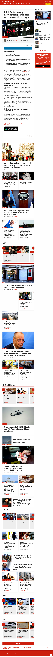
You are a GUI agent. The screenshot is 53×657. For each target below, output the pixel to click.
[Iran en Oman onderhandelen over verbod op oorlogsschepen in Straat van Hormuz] (37, 45)
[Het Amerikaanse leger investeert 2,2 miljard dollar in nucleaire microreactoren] (18, 190)
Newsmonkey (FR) (13, 653)
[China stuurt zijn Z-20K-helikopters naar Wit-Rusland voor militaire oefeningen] (18, 407)
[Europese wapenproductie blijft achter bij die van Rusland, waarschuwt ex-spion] (10, 532)
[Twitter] (43, 647)
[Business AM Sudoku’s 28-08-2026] (26, 172)
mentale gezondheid (6, 580)
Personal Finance (24, 3)
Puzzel (20, 179)
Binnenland (33, 628)
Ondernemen (9, 3)
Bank (4, 282)
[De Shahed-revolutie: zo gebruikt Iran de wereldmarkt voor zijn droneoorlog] (10, 172)
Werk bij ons (23, 647)
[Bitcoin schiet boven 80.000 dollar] (9, 598)
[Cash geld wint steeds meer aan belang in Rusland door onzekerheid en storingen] (18, 446)
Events (18, 647)
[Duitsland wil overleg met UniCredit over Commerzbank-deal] (18, 265)
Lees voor (18, 48)
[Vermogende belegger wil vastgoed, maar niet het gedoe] (23, 622)
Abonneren (48, 3)
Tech (16, 3)
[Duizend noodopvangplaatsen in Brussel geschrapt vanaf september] (26, 532)
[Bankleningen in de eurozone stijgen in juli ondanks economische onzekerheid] (26, 475)
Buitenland (5, 37)
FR (50, 1)
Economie (4, 3)
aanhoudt (6, 120)
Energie (19, 3)
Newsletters (48, 6)
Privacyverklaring (6, 648)
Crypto (29, 3)
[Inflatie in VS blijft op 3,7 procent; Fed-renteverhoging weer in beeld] (37, 41)
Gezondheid (5, 506)
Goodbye (19, 653)
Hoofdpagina (4, 7)
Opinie (45, 6)
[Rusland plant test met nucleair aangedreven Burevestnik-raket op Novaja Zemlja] (6, 553)
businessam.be (12, 39)
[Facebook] (41, 647)
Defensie (4, 179)
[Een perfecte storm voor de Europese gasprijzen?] (9, 622)
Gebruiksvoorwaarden (30, 647)
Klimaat (32, 252)
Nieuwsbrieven (14, 647)
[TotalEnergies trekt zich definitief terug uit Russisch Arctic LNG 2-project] (10, 311)
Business (4, 319)
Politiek (13, 3)
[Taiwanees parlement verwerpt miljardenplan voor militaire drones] (26, 292)
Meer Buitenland (45, 50)
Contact (48, 653)
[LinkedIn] (45, 647)
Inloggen (46, 1)
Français (48, 647)
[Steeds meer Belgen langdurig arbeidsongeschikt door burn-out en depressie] (10, 572)
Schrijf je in (42, 66)
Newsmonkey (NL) (6, 653)
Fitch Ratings (25, 71)
